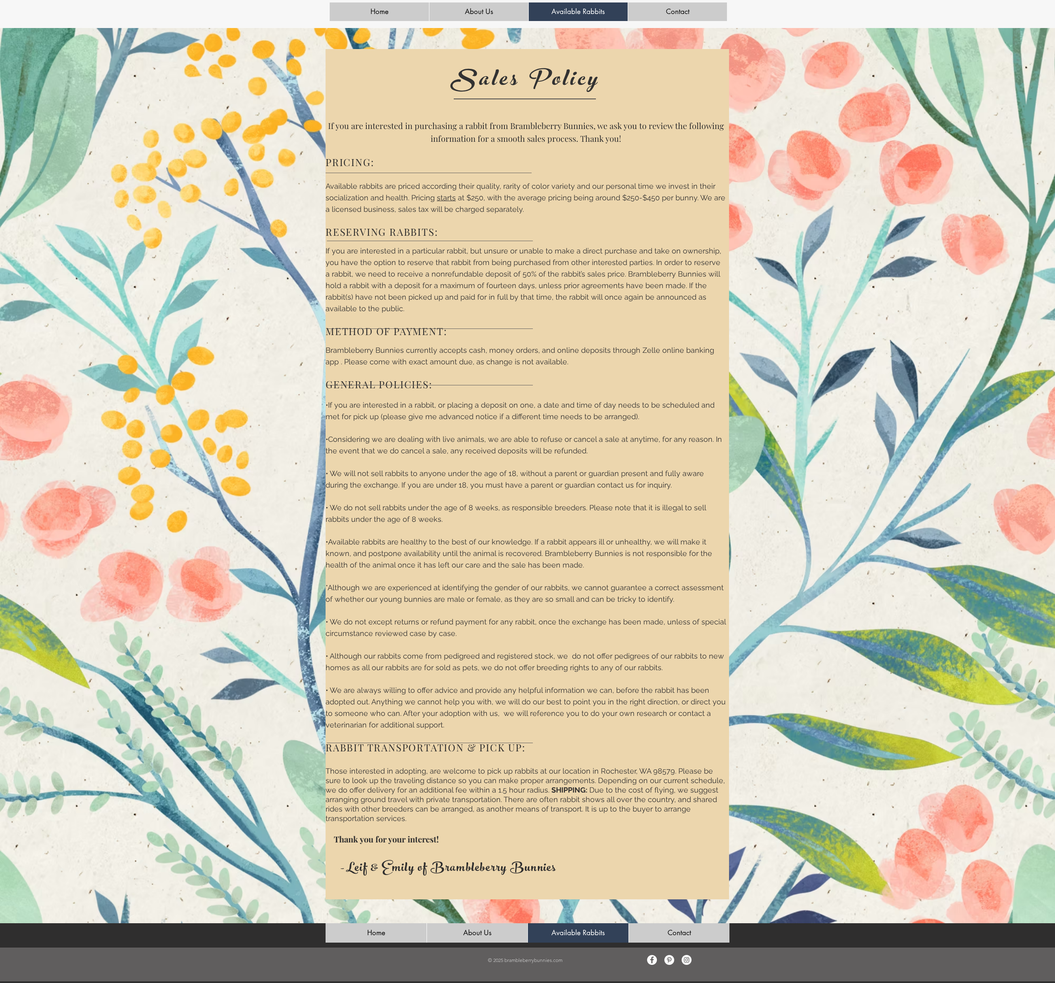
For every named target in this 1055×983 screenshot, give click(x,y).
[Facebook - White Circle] (652, 960)
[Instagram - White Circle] (687, 960)
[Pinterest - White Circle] (669, 960)
